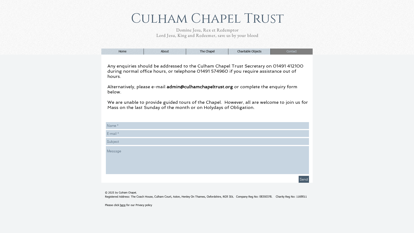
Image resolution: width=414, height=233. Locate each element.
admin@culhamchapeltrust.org (200, 86)
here (122, 205)
